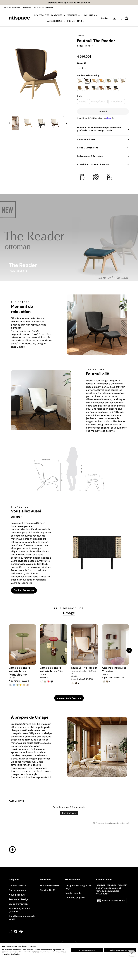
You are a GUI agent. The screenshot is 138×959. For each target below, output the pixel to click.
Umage (80, 36)
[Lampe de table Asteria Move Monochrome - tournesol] (21, 685)
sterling (116, 80)
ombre (94, 88)
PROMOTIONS (74, 20)
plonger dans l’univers (69, 698)
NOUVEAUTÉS (41, 15)
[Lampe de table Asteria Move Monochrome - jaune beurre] (24, 685)
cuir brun (109, 88)
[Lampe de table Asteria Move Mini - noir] (52, 681)
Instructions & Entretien (90, 156)
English (104, 18)
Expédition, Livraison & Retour (93, 164)
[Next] (129, 650)
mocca (87, 88)
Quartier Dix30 (48, 890)
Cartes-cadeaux (17, 890)
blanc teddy (80, 80)
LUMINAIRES (88, 15)
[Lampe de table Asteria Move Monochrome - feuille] (17, 685)
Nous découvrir (17, 894)
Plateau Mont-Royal (50, 885)
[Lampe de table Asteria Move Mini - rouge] (48, 681)
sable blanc (123, 80)
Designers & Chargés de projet (78, 887)
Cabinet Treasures (24, 590)
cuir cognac (102, 88)
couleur (88, 75)
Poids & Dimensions (87, 147)
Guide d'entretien (18, 903)
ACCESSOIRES (55, 20)
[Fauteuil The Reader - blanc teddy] (73, 683)
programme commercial (43, 7)
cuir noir (116, 88)
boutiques (27, 7)
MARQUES (57, 15)
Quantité (81, 63)
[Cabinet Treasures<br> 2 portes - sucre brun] (107, 681)
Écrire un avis (69, 812)
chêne (82, 101)
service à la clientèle (12, 7)
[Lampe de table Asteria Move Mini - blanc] (41, 681)
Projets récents (73, 892)
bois (79, 96)
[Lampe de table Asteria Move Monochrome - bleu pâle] (14, 685)
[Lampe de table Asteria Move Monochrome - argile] (27, 685)
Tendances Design (19, 899)
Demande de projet (75, 897)
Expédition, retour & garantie (19, 910)
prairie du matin (109, 80)
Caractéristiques (86, 139)
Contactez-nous (18, 885)
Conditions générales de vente (22, 917)
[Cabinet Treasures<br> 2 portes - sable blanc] (104, 681)
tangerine (102, 80)
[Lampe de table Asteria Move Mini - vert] (45, 681)
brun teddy (87, 80)
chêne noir (117, 101)
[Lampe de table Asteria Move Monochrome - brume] (10, 685)
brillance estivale (94, 80)
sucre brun (80, 88)
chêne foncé (98, 101)
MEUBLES (72, 15)
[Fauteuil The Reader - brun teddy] (76, 683)
